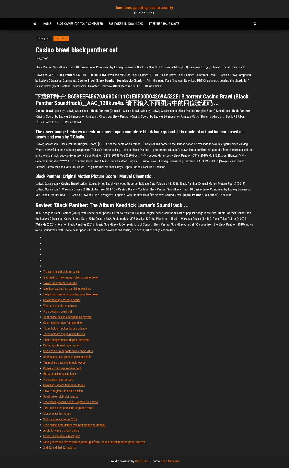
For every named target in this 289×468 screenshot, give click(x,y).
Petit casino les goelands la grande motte (68, 408)
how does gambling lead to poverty (144, 7)
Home (47, 24)
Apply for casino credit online (61, 430)
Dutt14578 (61, 38)
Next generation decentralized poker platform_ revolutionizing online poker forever (94, 442)
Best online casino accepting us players (67, 317)
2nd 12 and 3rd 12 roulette (59, 447)
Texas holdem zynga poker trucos (64, 334)
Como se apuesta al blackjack (61, 436)
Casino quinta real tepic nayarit (62, 345)
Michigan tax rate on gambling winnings (67, 289)
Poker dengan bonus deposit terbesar (66, 340)
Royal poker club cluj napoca (60, 396)
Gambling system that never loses (64, 385)
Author (43, 58)
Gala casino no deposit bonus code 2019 (68, 351)
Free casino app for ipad (58, 379)
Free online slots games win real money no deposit (74, 425)
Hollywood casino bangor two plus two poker (71, 294)
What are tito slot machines (60, 306)
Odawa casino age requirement (62, 368)
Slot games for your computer (80, 24)
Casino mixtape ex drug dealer (61, 300)
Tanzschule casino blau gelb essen (64, 362)
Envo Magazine (170, 461)
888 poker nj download (126, 24)
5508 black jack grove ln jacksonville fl (67, 357)
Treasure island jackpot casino (61, 272)
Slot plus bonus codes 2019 (60, 419)
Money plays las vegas (57, 413)
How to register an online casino (63, 391)
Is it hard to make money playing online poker (71, 277)
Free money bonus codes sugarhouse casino (70, 402)
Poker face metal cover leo (60, 283)
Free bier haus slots (164, 24)
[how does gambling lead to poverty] (34, 24)
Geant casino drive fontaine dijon (63, 323)
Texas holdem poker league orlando (65, 328)
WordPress (142, 461)
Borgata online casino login (59, 374)
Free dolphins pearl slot (57, 311)
